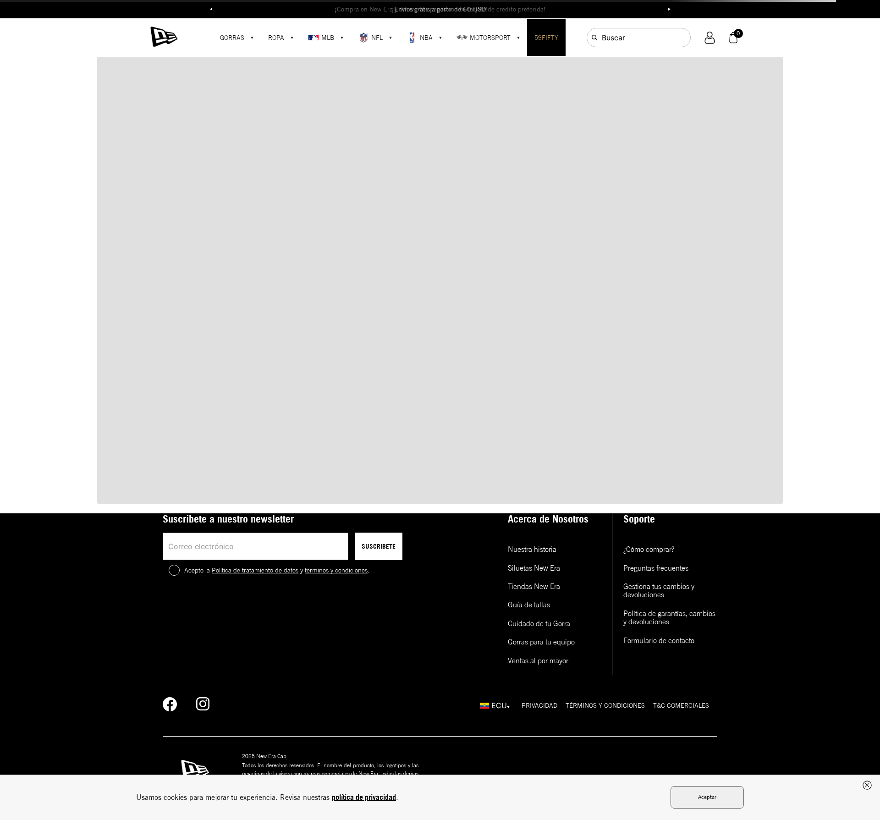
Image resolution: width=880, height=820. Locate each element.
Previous (211, 9)
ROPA (276, 37)
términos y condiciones (336, 570)
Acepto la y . (276, 570)
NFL (377, 37)
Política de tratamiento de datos (255, 570)
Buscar (613, 37)
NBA (426, 37)
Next (669, 9)
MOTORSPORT (490, 37)
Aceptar (707, 796)
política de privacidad (364, 797)
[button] (709, 38)
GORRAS (232, 37)
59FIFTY (546, 37)
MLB (327, 37)
